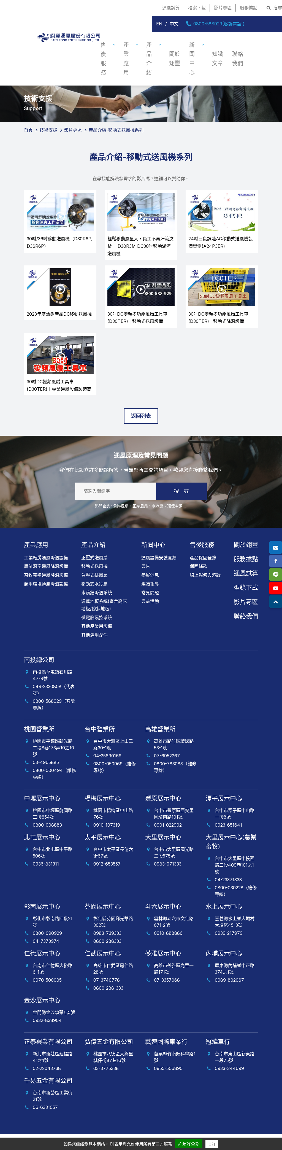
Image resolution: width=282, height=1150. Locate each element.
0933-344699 (229, 1068)
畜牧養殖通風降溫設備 (46, 575)
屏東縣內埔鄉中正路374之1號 (234, 969)
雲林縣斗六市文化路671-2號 (174, 922)
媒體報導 (150, 584)
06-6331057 (45, 1107)
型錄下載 (246, 587)
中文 (174, 23)
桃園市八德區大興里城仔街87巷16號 (113, 1057)
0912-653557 (107, 864)
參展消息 (150, 575)
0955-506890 (168, 1068)
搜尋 (277, 7)
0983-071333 (167, 864)
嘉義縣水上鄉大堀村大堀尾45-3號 (234, 922)
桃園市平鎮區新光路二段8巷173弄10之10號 (53, 747)
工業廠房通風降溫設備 (46, 557)
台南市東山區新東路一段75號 (234, 1057)
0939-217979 (229, 933)
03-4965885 (46, 762)
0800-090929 (47, 933)
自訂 (211, 1144)
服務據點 (248, 7)
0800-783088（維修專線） (175, 767)
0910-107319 (106, 825)
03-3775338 (106, 1068)
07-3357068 (167, 980)
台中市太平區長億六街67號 (113, 852)
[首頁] (68, 59)
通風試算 (171, 7)
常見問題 (150, 592)
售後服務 (103, 59)
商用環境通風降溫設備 (46, 584)
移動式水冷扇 (94, 584)
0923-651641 (228, 825)
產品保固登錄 (203, 557)
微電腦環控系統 (96, 617)
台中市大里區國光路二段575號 (174, 852)
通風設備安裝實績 (159, 557)
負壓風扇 (121, 506)
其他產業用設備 (96, 626)
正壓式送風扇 (94, 557)
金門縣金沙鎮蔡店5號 (54, 1012)
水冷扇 (157, 506)
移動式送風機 (94, 566)
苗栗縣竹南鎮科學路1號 (175, 1057)
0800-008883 (47, 825)
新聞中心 (192, 59)
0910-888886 (168, 933)
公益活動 (150, 601)
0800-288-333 (108, 988)
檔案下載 (197, 7)
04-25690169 (107, 755)
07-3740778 (106, 980)
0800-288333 (107, 941)
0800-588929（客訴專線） (54, 704)
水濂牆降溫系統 (96, 592)
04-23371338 (228, 879)
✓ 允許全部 (189, 1144)
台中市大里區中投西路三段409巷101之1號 (234, 865)
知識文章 (217, 58)
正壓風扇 (140, 506)
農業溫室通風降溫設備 (46, 566)
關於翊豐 (174, 58)
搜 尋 (181, 491)
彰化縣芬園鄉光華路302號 (113, 922)
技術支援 (48, 130)
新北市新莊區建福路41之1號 (52, 1057)
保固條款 (198, 566)
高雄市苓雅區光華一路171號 (174, 969)
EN (159, 23)
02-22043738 (47, 1068)
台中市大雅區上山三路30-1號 (113, 744)
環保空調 (175, 506)
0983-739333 (107, 933)
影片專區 (223, 7)
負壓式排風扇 (94, 575)
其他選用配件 (94, 635)
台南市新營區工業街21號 (52, 1096)
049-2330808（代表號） (54, 690)
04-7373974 (46, 941)
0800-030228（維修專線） (236, 891)
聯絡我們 (237, 58)
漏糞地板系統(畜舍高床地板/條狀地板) (104, 604)
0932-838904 (47, 1020)
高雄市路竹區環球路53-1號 (174, 744)
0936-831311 (46, 864)
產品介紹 (149, 59)
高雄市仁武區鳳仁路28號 (113, 969)
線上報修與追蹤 (205, 575)
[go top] (275, 601)
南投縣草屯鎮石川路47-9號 (52, 675)
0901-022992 (168, 825)
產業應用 (126, 59)
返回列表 (141, 416)
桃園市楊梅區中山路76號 (113, 814)
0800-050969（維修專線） (114, 767)
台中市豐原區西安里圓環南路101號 (174, 814)
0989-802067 (229, 980)
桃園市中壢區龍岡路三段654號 (52, 814)
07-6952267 (167, 755)
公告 (145, 566)
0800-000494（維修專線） (54, 774)
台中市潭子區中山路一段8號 (234, 814)
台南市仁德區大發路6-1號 (52, 969)
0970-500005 (47, 980)
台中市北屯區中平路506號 (52, 852)
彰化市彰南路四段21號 (52, 922)
